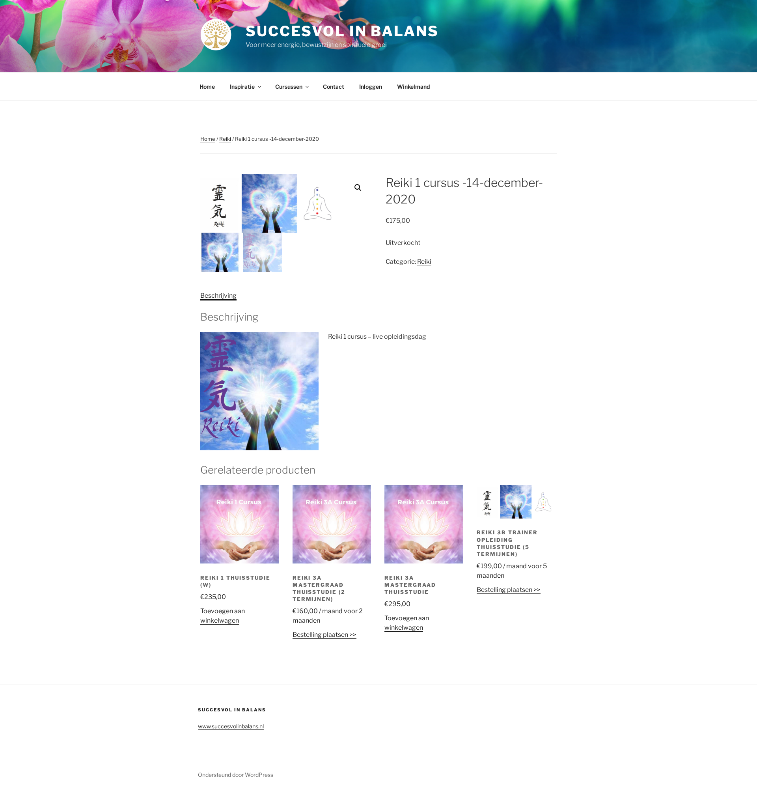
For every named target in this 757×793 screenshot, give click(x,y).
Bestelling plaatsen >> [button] (324, 634)
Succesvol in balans (342, 31)
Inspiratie (242, 86)
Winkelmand (413, 86)
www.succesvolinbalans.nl (231, 726)
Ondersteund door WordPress (235, 774)
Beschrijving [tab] (218, 295)
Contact (333, 86)
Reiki (225, 139)
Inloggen (370, 86)
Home (207, 86)
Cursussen (288, 86)
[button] (358, 188)
